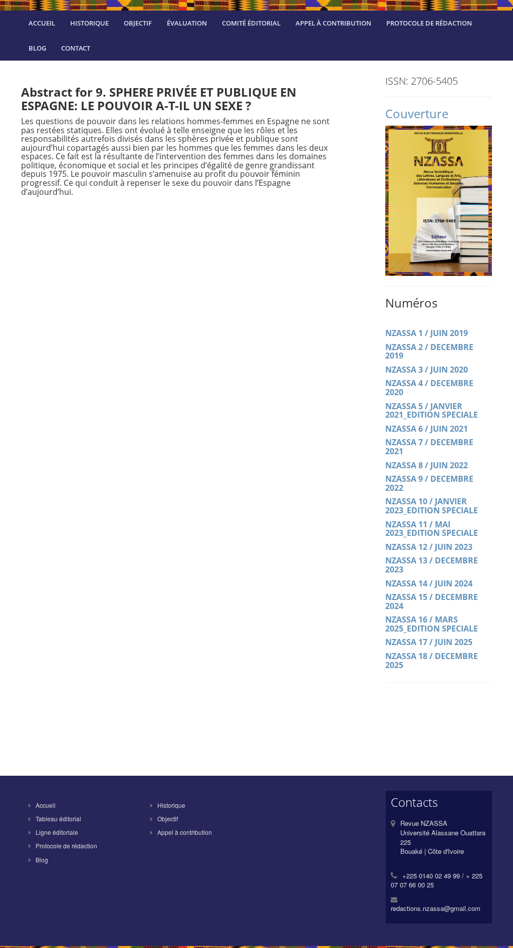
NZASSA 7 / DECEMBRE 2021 (429, 447)
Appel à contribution (333, 23)
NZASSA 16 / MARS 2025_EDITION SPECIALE (431, 624)
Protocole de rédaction (429, 23)
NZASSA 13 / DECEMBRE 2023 (431, 565)
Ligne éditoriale (57, 832)
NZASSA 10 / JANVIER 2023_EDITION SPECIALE (431, 506)
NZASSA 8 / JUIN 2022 (426, 465)
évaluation (187, 23)
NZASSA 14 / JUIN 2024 (428, 583)
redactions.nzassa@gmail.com (435, 908)
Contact (75, 48)
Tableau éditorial (58, 818)
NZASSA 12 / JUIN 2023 (428, 546)
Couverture (416, 113)
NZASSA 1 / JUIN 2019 (426, 333)
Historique (89, 23)
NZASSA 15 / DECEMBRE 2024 (431, 601)
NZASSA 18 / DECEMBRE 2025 (431, 661)
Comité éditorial (251, 23)
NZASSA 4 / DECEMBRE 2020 (429, 388)
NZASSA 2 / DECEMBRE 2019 (429, 352)
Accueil (42, 23)
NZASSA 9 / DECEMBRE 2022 (429, 483)
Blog (37, 48)
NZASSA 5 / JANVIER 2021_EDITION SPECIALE (431, 411)
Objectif (138, 23)
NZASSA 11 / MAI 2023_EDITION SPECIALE (431, 529)
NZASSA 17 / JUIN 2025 (428, 642)
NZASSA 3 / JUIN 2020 (426, 369)
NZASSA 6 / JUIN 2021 (426, 428)
